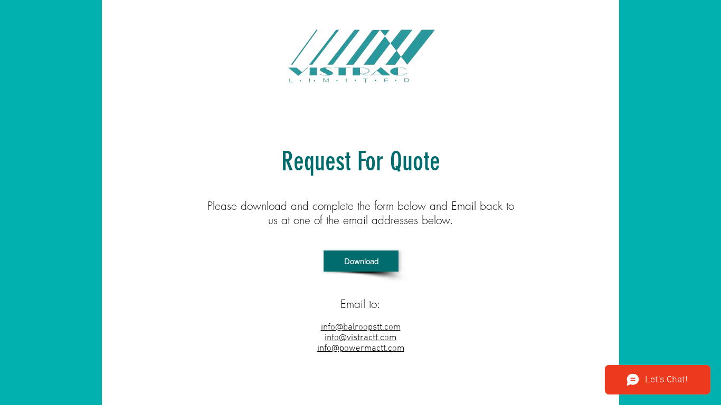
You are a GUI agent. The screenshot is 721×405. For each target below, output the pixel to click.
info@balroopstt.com (361, 327)
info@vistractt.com (360, 338)
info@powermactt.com (360, 348)
